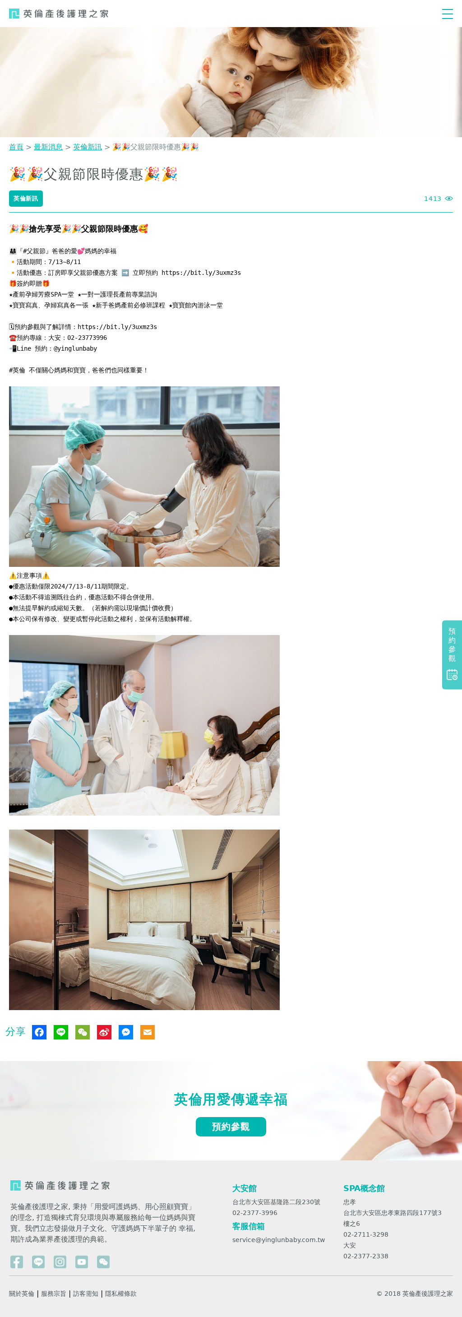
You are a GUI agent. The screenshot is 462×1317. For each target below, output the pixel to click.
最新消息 (48, 147)
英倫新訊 (87, 147)
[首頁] (58, 14)
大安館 (244, 1188)
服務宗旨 (53, 1293)
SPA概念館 (364, 1188)
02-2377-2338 (365, 1256)
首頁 (16, 147)
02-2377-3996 (254, 1212)
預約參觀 (231, 1126)
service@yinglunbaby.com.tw (278, 1239)
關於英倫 (21, 1293)
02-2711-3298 (365, 1234)
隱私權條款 (121, 1293)
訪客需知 (85, 1293)
